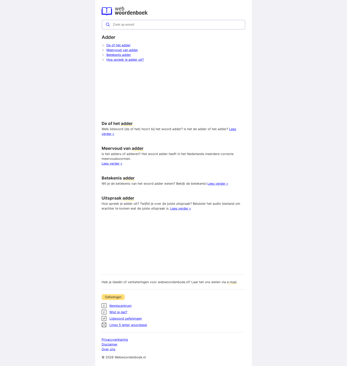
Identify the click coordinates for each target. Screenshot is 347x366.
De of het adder (118, 45)
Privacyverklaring (115, 340)
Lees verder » (112, 163)
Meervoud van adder (122, 50)
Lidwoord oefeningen (125, 318)
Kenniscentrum (120, 306)
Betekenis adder (118, 55)
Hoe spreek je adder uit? (125, 60)
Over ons (108, 349)
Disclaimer (109, 344)
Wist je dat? (118, 312)
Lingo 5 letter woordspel (128, 325)
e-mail (231, 282)
